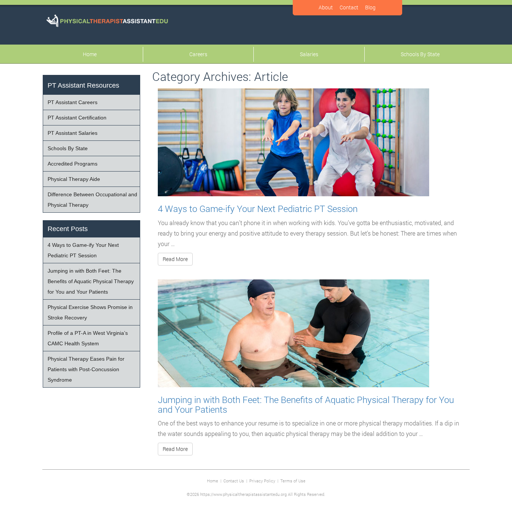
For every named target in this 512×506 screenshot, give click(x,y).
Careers (198, 54)
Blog (370, 7)
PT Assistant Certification (77, 118)
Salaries (309, 54)
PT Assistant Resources (83, 85)
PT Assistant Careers (72, 102)
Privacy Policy (262, 481)
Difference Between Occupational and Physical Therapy (92, 199)
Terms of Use (292, 481)
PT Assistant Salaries (72, 133)
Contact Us (233, 481)
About (326, 7)
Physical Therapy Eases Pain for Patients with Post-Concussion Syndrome (86, 369)
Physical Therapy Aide (74, 179)
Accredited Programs (72, 164)
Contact (349, 7)
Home (90, 54)
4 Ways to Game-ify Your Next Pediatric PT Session (258, 209)
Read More (175, 259)
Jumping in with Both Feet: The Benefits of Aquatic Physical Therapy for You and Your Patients (306, 404)
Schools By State (420, 54)
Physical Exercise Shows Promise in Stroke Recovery (90, 312)
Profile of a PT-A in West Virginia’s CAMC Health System (88, 338)
